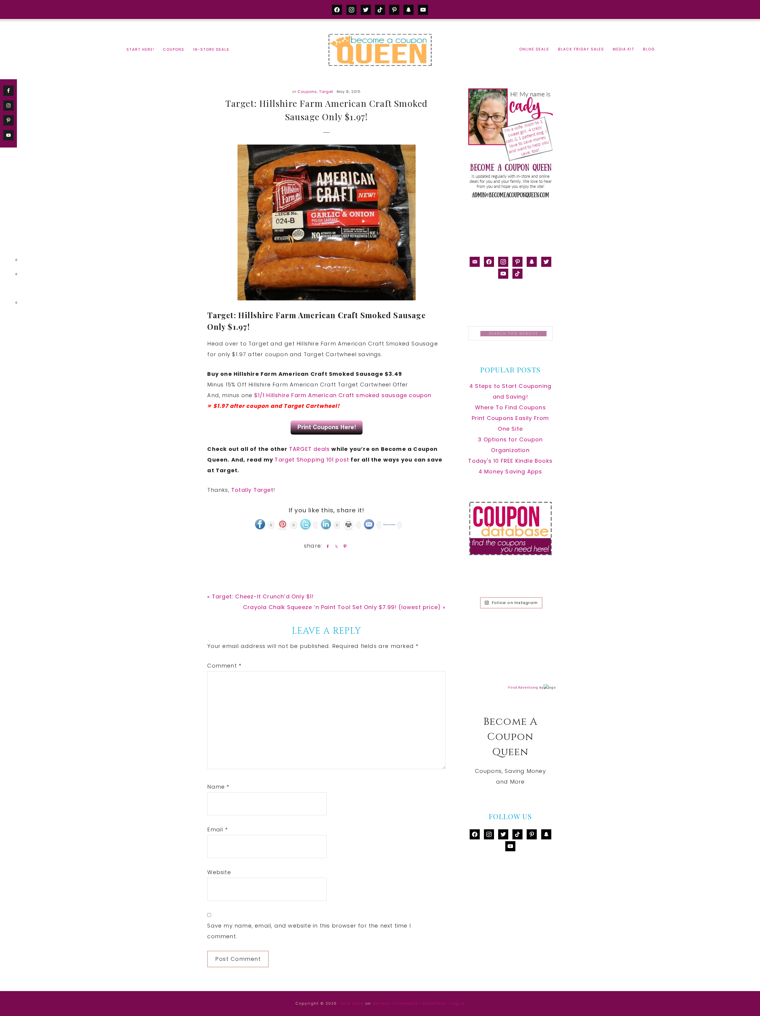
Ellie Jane (352, 1003)
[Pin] (343, 546)
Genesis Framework (395, 1003)
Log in (458, 1003)
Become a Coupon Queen (380, 49)
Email (217, 829)
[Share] (326, 546)
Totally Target (252, 490)
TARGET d (303, 449)
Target (326, 91)
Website (219, 872)
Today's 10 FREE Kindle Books (510, 461)
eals (323, 449)
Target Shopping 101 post (312, 459)
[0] (7, 261)
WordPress (434, 1003)
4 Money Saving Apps (510, 471)
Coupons (307, 91)
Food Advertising (523, 687)
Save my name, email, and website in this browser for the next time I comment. (309, 931)
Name (218, 786)
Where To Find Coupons (510, 407)
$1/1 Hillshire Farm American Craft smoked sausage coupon (342, 395)
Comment (224, 665)
